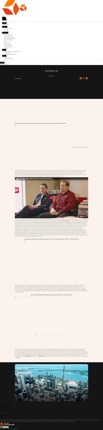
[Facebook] (64, 365)
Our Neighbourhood (4, 405)
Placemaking (7, 52)
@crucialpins (42, 356)
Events (1, 416)
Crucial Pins (66, 221)
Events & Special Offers (9, 38)
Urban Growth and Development (12, 51)
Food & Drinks (7, 44)
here (18, 357)
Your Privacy (21, 428)
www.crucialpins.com (28, 356)
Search (4, 19)
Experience (5, 32)
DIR (3, 16)
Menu (4, 17)
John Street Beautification (10, 54)
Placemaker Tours (8, 35)
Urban (4, 49)
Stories (4, 55)
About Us (5, 26)
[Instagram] (64, 367)
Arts (5, 41)
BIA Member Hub (4, 410)
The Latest (6, 57)
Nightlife (6, 48)
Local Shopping (8, 47)
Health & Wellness (8, 45)
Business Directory (8, 37)
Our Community (8, 28)
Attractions (7, 42)
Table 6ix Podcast (8, 58)
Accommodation (8, 40)
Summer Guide (7, 34)
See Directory (5, 24)
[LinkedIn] (64, 369)
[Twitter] (64, 366)
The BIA (6, 29)
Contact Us (7, 31)
